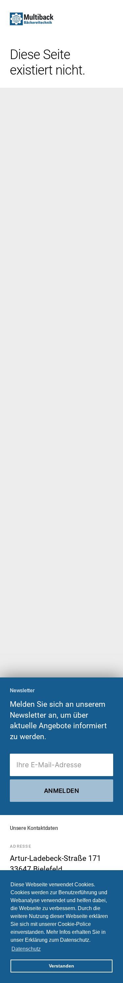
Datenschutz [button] (26, 949)
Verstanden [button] (61, 965)
